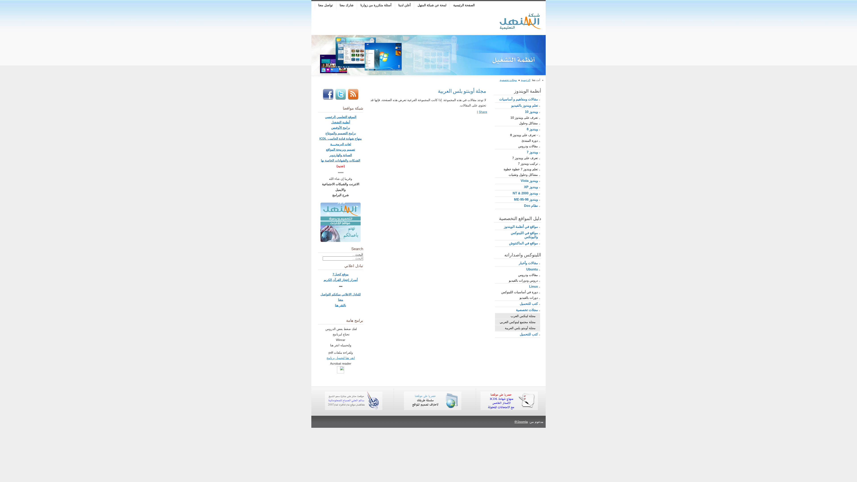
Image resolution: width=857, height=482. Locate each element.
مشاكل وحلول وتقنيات (523, 175)
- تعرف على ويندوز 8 (524, 135)
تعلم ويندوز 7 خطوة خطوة (521, 169)
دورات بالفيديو (529, 297)
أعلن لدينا (404, 5)
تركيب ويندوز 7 (528, 163)
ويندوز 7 (532, 152)
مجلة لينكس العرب (523, 316)
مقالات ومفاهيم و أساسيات (518, 99)
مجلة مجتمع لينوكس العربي (518, 322)
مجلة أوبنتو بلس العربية (520, 328)
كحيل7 (337, 274)
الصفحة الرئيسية (464, 5)
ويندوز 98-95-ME (526, 199)
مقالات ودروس (528, 146)
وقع (344, 274)
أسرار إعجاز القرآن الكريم (341, 280)
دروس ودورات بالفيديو (523, 280)
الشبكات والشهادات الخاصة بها (340, 160)
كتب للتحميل (529, 303)
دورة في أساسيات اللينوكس (519, 292)
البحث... (358, 254)
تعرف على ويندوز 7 (525, 158)
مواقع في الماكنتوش (523, 243)
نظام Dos (531, 206)
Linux (533, 286)
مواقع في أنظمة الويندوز (521, 227)
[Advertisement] (394, 23)
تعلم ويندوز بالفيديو (524, 105)
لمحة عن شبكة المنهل (432, 5)
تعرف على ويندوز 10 (524, 117)
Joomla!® (521, 422)
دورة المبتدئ (530, 140)
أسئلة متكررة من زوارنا (375, 5)
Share (483, 112)
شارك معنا (347, 5)
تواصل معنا (325, 5)
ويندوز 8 (532, 129)
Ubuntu (532, 269)
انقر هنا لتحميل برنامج (341, 358)
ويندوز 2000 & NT (525, 193)
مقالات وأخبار (528, 263)
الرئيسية (525, 80)
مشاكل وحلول (528, 123)
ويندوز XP (531, 187)
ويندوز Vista (529, 181)
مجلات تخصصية (508, 80)
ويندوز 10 (531, 112)
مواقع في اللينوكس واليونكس (524, 235)
